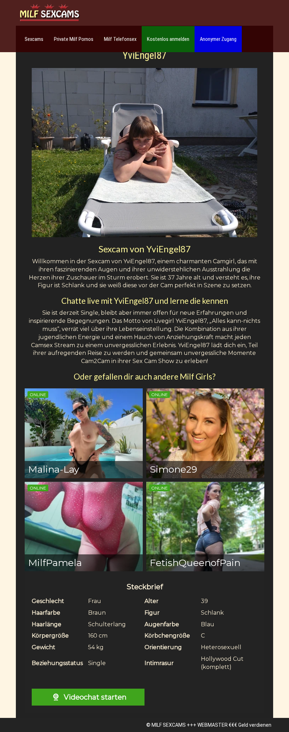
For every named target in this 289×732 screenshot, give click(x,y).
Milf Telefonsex (120, 39)
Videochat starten (94, 697)
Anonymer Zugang (218, 39)
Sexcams (34, 39)
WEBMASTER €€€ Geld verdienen (234, 725)
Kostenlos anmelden (168, 39)
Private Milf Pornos (73, 39)
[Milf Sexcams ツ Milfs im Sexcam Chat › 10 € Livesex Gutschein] (49, 13)
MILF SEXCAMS (169, 725)
